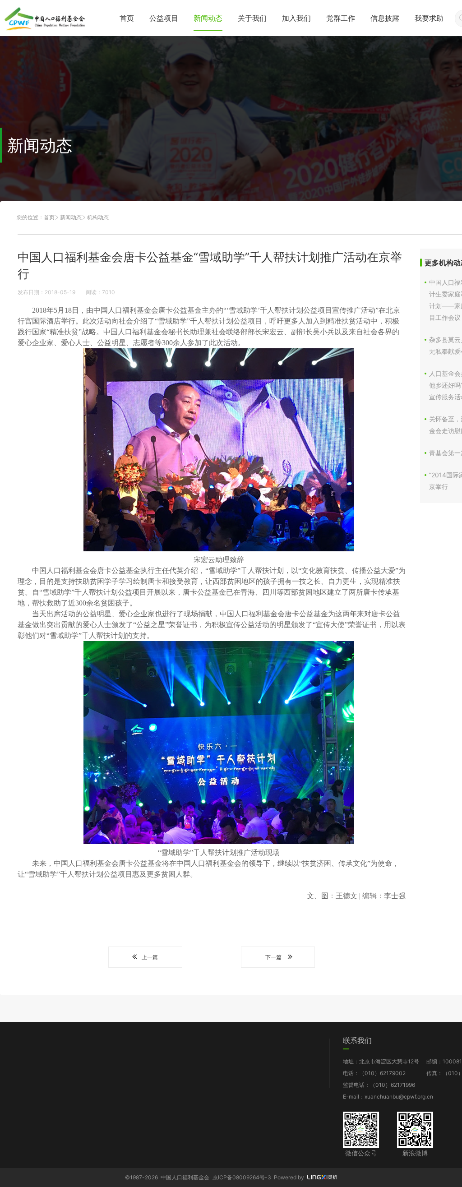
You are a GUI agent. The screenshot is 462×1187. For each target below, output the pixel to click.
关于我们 (252, 18)
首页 (127, 18)
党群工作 (340, 18)
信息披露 (384, 18)
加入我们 (296, 18)
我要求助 (429, 18)
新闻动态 (208, 18)
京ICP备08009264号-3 (242, 1177)
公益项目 (163, 18)
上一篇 (150, 957)
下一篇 (273, 957)
